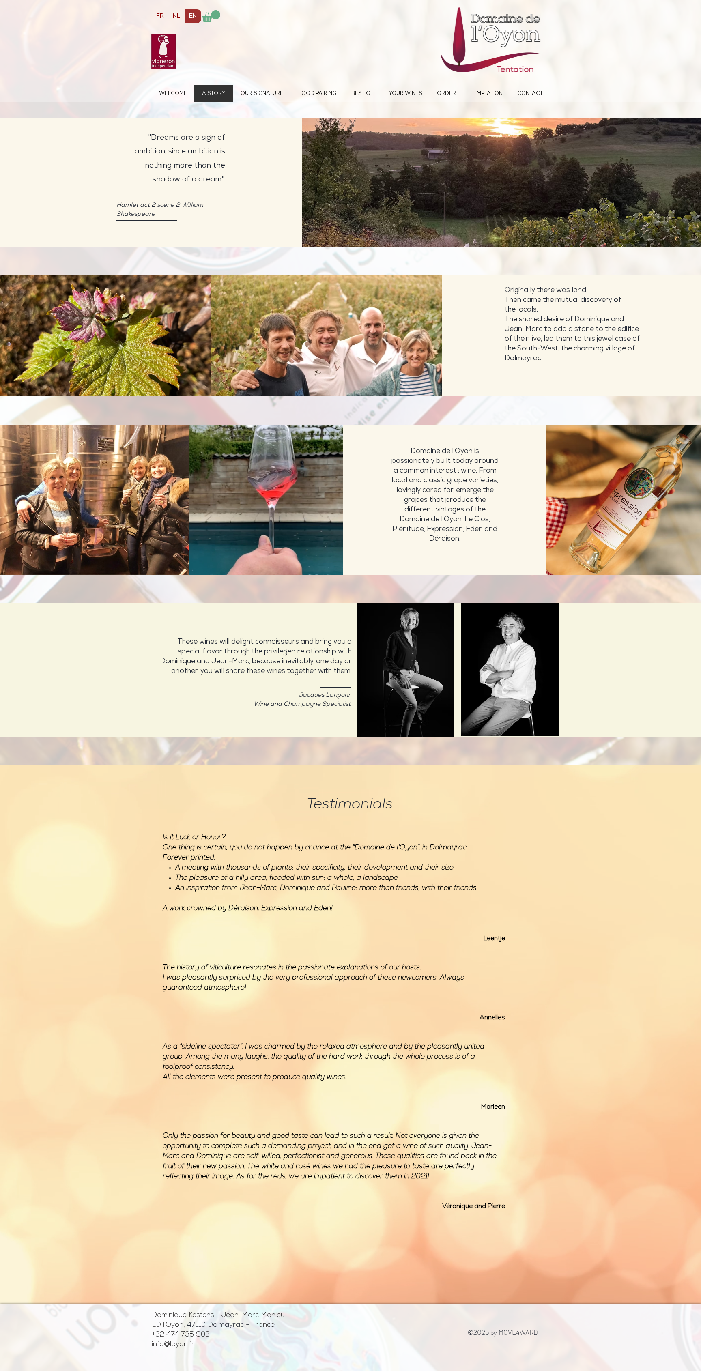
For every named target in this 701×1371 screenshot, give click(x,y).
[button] (211, 16)
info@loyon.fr (173, 1344)
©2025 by (503, 1332)
